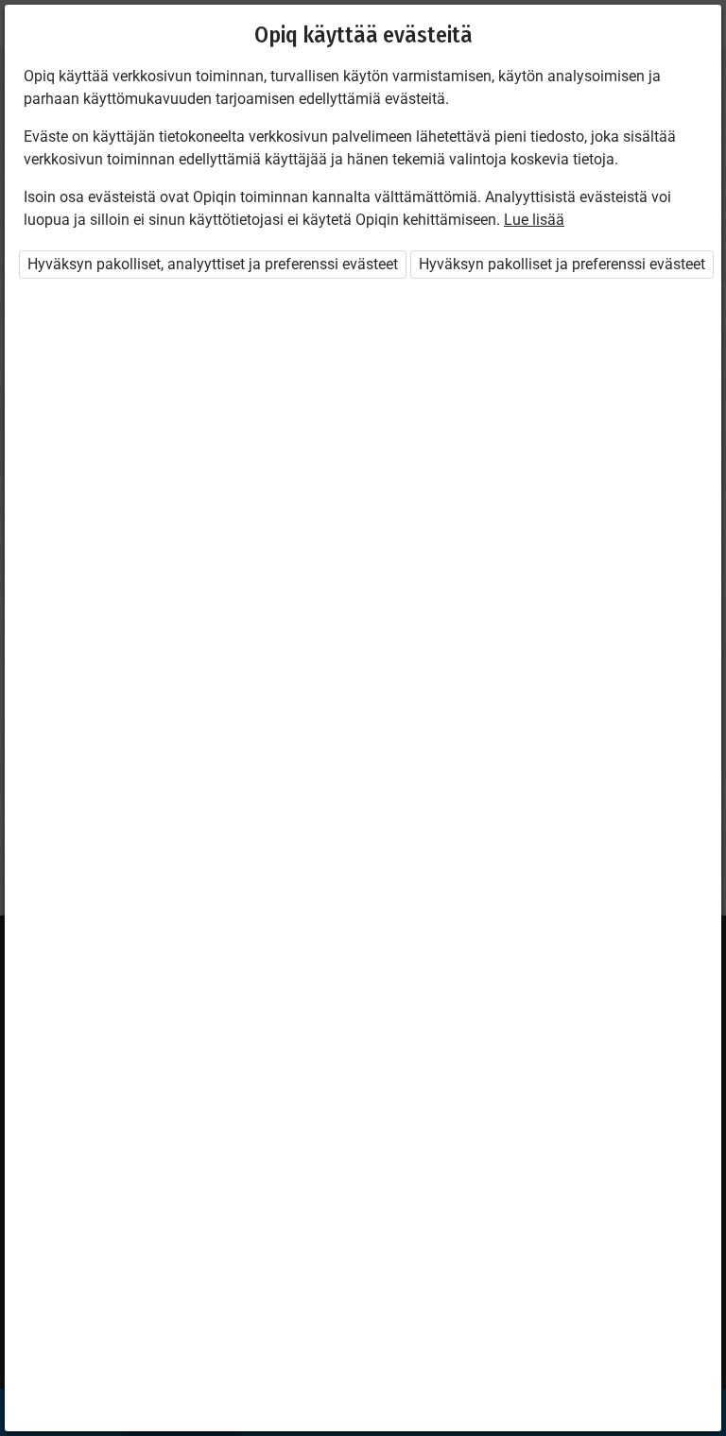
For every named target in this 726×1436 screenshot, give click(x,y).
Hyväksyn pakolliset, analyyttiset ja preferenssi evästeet (212, 264)
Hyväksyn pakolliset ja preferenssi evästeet (562, 264)
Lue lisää (534, 220)
